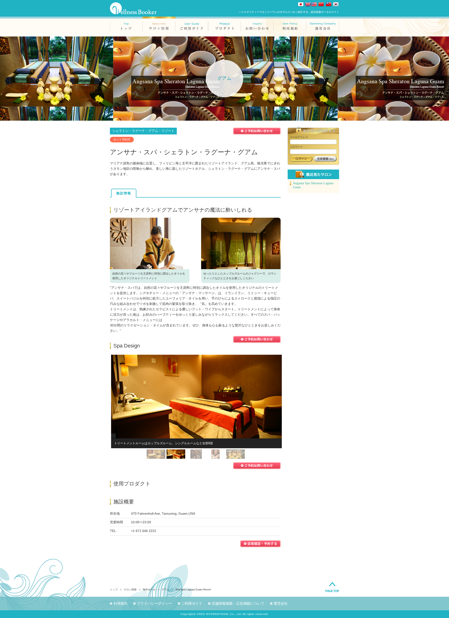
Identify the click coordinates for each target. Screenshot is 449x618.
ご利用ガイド (191, 603)
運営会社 (281, 603)
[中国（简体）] (321, 4)
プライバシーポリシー (154, 603)
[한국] (336, 4)
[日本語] (300, 4)
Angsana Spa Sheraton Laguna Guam (313, 185)
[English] (311, 4)
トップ (114, 589)
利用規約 (120, 603)
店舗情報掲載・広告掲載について (238, 603)
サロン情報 (130, 589)
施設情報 (123, 193)
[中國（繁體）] (328, 4)
